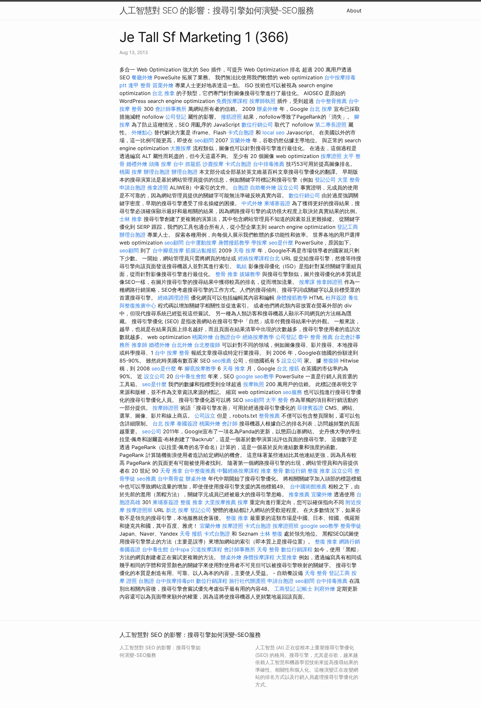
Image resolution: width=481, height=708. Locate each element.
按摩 (243, 502)
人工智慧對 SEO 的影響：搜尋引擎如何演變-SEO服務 (216, 10)
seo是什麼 (281, 242)
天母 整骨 (268, 549)
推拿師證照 (329, 282)
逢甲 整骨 (139, 85)
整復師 (331, 360)
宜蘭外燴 (240, 140)
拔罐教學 (250, 274)
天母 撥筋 (191, 533)
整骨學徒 (350, 525)
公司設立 (204, 415)
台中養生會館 (190, 376)
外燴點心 (142, 132)
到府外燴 (324, 588)
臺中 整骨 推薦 (315, 337)
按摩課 (307, 282)
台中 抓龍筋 (187, 164)
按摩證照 (331, 156)
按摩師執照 (262, 101)
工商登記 (284, 588)
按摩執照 (253, 384)
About (354, 10)
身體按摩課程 (259, 557)
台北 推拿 (163, 93)
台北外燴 (181, 345)
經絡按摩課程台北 (259, 258)
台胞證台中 (228, 337)
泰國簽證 (187, 423)
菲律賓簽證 (310, 407)
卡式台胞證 (241, 132)
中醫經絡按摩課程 (238, 470)
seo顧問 (204, 140)
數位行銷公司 (257, 124)
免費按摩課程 (232, 101)
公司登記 (175, 116)
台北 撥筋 (288, 368)
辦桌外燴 (267, 109)
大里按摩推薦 (220, 502)
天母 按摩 (244, 250)
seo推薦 (221, 360)
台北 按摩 (321, 109)
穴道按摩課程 (206, 549)
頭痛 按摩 (160, 164)
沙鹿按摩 (213, 164)
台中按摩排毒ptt (175, 581)
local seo (273, 132)
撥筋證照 (231, 116)
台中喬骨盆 (171, 478)
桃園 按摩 (130, 171)
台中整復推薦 (200, 470)
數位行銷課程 (296, 549)
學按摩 (259, 242)
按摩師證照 (165, 407)
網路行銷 (349, 541)
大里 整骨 (348, 179)
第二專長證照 (331, 124)
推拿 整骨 (272, 470)
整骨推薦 (269, 415)
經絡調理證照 (173, 297)
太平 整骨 (277, 400)
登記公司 (325, 179)
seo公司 (151, 431)
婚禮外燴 (136, 164)
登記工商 (347, 227)
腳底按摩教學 (200, 368)
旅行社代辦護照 (247, 581)
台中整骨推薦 (331, 101)
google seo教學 (255, 376)
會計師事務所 (171, 109)
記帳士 (304, 588)
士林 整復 (271, 533)
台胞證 (240, 187)
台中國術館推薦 (308, 486)
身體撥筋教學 (234, 242)
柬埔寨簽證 (277, 203)
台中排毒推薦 (268, 164)
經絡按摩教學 (258, 337)
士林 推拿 (130, 219)
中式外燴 (251, 203)
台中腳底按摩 (168, 250)
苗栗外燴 (162, 85)
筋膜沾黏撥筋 (201, 250)
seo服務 (292, 392)
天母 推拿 (234, 368)
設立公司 (288, 187)
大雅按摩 (180, 148)
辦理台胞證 (157, 171)
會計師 (230, 423)
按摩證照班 (139, 510)
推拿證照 (157, 187)
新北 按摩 (177, 510)
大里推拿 (286, 557)
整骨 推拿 (226, 274)
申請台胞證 (132, 187)
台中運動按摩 (201, 242)
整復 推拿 (319, 470)
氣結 (241, 266)
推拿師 (139, 345)
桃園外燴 (202, 337)
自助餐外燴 (263, 187)
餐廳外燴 (142, 77)
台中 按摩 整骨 (172, 352)
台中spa (179, 549)
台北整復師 (207, 345)
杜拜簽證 (336, 297)
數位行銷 (295, 470)
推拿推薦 (299, 494)
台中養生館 (155, 549)
